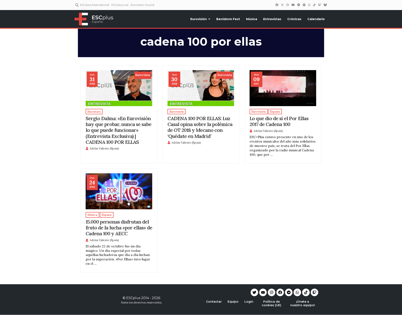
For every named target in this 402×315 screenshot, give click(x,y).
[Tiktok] (306, 292)
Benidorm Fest (228, 19)
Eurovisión (198, 19)
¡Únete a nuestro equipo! (302, 303)
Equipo (233, 301)
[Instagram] (287, 4)
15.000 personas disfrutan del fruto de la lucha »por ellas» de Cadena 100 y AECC (119, 228)
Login (248, 301)
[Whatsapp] (297, 292)
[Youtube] (263, 292)
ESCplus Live (120, 4)
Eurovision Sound (142, 4)
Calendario (316, 19)
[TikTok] (314, 4)
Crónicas (294, 19)
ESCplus (133, 298)
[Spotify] (304, 4)
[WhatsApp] (309, 4)
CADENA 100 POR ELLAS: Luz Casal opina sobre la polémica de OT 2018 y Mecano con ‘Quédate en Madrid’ (200, 127)
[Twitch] (319, 4)
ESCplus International (94, 4)
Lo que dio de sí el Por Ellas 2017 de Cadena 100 (279, 121)
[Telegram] (288, 292)
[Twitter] (282, 4)
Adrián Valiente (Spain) (104, 148)
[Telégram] (298, 4)
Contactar (214, 301)
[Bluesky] (325, 4)
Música (251, 19)
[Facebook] (277, 4)
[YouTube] (293, 4)
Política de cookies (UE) (271, 303)
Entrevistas (272, 19)
